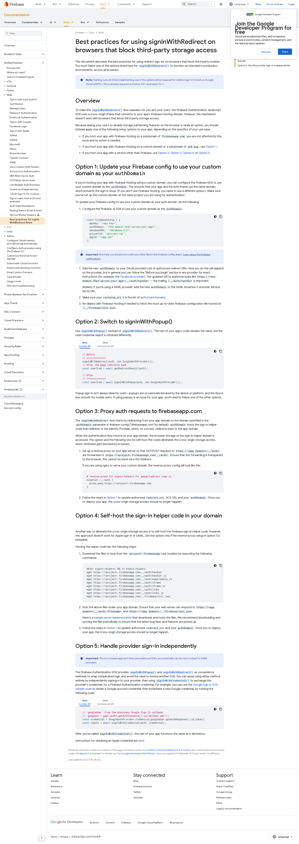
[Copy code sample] (221, 216)
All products (176, 822)
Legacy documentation (229, 808)
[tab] (85, 344)
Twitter (137, 792)
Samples (120, 22)
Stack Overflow (224, 786)
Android (94, 822)
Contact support (225, 780)
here (141, 741)
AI (51, 22)
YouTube (138, 797)
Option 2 (163, 153)
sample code (83, 689)
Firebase (79, 32)
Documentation (17, 15)
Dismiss (266, 51)
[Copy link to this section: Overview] (103, 101)
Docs (103, 4)
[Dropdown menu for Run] (61, 4)
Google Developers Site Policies (138, 753)
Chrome (110, 822)
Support (147, 4)
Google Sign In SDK (205, 685)
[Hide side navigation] (41, 837)
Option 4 (188, 153)
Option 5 (204, 153)
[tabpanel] (149, 368)
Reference (102, 22)
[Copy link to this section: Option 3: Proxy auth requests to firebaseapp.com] (205, 412)
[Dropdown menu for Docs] (110, 4)
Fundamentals (30, 22)
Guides (55, 780)
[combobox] (197, 4)
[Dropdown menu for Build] (45, 4)
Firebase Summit (142, 786)
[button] (20, 54)
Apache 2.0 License (90, 753)
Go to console (274, 4)
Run (55, 4)
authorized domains (152, 297)
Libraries (55, 797)
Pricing (89, 4)
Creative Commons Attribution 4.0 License (168, 750)
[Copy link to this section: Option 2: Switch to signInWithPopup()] (175, 322)
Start (285, 51)
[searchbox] (23, 33)
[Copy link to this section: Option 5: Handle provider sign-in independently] (200, 646)
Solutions (73, 4)
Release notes (223, 797)
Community (124, 4)
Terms (54, 836)
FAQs (219, 803)
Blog (258, 4)
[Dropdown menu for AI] (56, 22)
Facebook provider (132, 277)
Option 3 (175, 153)
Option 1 (211, 147)
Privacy (64, 836)
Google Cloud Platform (150, 822)
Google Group (224, 792)
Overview (10, 22)
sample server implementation (113, 617)
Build (38, 4)
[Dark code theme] (215, 216)
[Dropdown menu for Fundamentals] (42, 22)
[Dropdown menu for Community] (135, 4)
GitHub (54, 803)
